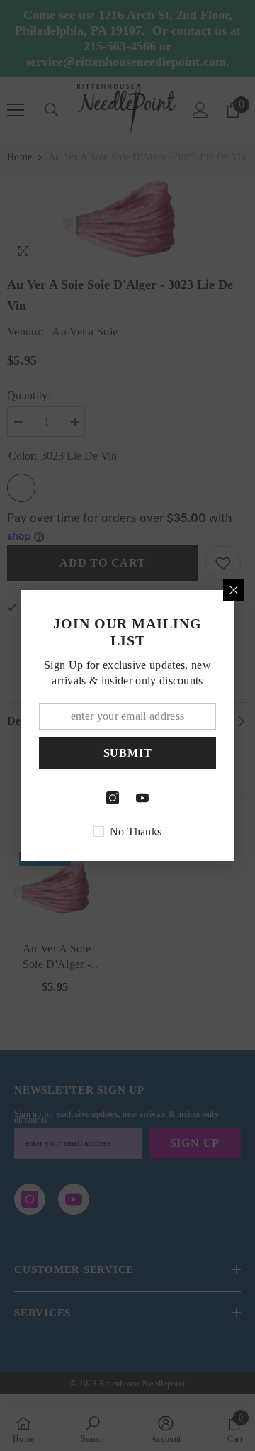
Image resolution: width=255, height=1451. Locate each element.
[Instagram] (113, 798)
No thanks (136, 831)
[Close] (233, 590)
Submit (127, 753)
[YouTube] (142, 798)
